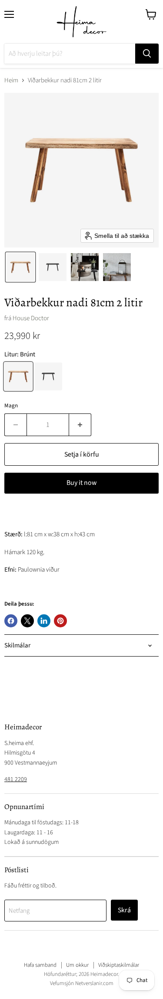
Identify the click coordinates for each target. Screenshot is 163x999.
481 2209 (15, 779)
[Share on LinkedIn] (43, 620)
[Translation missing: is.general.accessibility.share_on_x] (27, 620)
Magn (11, 406)
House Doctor (31, 318)
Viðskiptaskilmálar (118, 965)
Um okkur (77, 965)
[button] (20, 267)
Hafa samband (40, 965)
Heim (11, 80)
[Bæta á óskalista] (13, 513)
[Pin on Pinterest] (60, 620)
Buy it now (81, 483)
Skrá (124, 910)
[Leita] (147, 54)
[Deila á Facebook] (10, 620)
